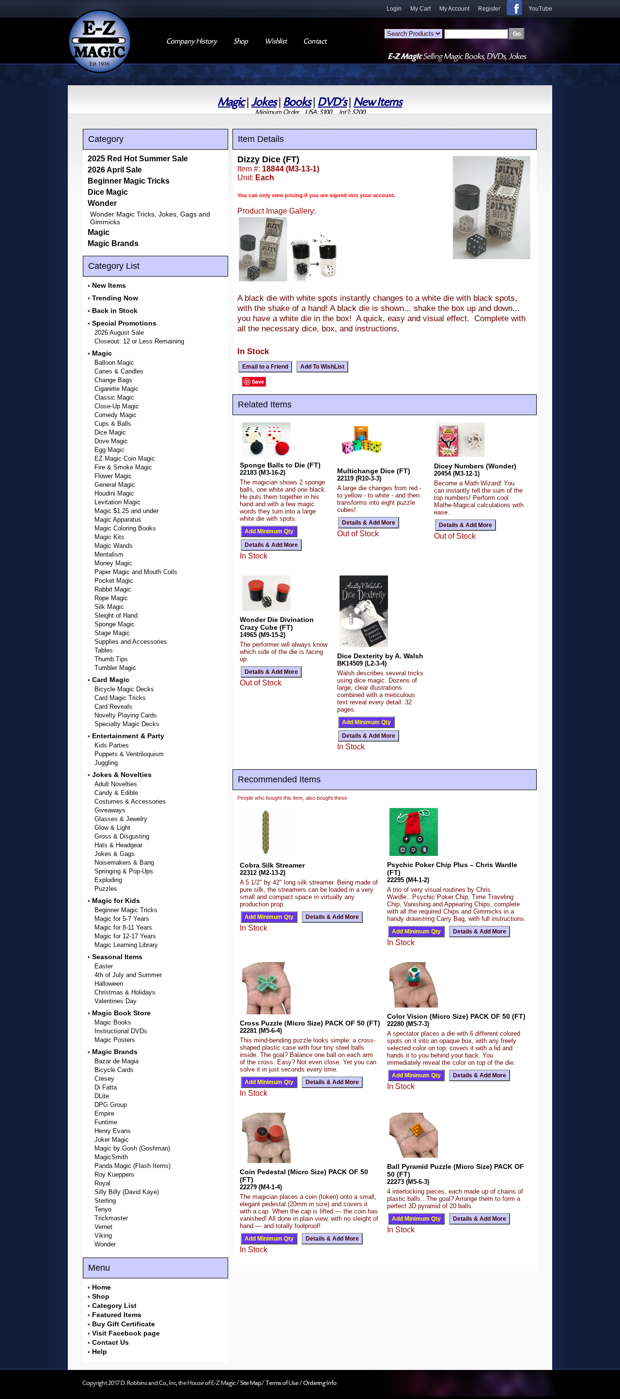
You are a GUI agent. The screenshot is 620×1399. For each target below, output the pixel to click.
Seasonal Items (117, 957)
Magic (231, 102)
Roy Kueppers (114, 1174)
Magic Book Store (121, 1013)
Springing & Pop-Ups (123, 871)
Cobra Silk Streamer (272, 865)
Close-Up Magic (116, 406)
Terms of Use (282, 1383)
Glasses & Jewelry (120, 819)
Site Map (251, 1383)
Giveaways (109, 810)
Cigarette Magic (116, 388)
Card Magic (110, 680)
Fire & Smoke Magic (123, 467)
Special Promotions (124, 323)
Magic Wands (113, 545)
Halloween (108, 983)
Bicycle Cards (114, 1069)
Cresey (104, 1078)
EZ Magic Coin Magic (124, 458)
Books (297, 102)
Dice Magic (108, 192)
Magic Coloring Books (125, 528)
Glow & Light (112, 827)
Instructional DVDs (120, 1031)
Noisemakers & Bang (124, 862)
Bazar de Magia (116, 1061)
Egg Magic (109, 449)
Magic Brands (113, 243)
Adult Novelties (115, 784)
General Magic (114, 484)
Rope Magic (111, 598)
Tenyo (102, 1209)
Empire (104, 1113)
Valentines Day (115, 1001)
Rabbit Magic (112, 589)
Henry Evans (112, 1131)
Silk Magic (109, 606)
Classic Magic (114, 397)
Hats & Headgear (118, 845)
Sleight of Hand (116, 615)
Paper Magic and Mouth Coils (135, 571)
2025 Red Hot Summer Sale (138, 159)
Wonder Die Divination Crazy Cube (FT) (277, 623)
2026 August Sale (119, 332)
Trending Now (115, 298)
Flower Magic (113, 476)
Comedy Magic (115, 415)
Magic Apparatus (117, 519)
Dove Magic (111, 441)
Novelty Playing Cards (125, 715)
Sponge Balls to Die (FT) (280, 465)
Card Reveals (113, 706)
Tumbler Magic (115, 667)
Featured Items (116, 1315)
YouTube (540, 8)
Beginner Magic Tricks (129, 181)
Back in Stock (115, 310)
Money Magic (113, 563)
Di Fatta (105, 1087)
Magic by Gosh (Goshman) (132, 1148)
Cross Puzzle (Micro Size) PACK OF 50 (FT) (310, 1023)
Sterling (105, 1200)
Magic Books (112, 1022)
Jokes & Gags (114, 853)
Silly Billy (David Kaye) (126, 1192)
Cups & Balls (112, 423)
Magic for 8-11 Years (123, 927)
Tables (103, 650)
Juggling (106, 762)
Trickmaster (111, 1218)
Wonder (102, 203)
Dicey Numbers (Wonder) (475, 466)
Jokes (264, 102)
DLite (101, 1096)
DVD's (332, 102)
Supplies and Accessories (130, 641)
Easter (103, 966)
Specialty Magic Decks (126, 724)
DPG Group (110, 1104)
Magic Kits (109, 537)
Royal (102, 1183)
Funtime (105, 1122)
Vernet (103, 1226)
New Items (378, 102)
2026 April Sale (115, 170)
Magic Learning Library (126, 944)
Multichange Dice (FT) (373, 471)
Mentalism (109, 554)
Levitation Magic (117, 502)
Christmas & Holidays (124, 992)
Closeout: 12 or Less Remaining (139, 341)
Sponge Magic (114, 624)
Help (99, 1351)
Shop (100, 1296)
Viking (103, 1235)
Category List (114, 1305)
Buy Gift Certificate (123, 1324)
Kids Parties (111, 745)
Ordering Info (320, 1383)
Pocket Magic (113, 580)
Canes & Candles (118, 371)
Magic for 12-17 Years (125, 936)
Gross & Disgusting (121, 836)
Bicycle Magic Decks (124, 689)
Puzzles (105, 888)
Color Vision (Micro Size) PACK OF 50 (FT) (456, 1016)
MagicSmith (111, 1157)
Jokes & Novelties (122, 774)
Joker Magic (111, 1139)
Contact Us (110, 1342)
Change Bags (113, 380)
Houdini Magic (114, 493)
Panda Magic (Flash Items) (132, 1165)
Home (101, 1287)
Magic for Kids (116, 900)
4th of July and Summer (128, 975)
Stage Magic (112, 633)
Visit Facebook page (126, 1333)
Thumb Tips (111, 659)
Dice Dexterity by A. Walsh (380, 656)
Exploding (108, 880)
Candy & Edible (116, 792)
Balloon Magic (114, 362)
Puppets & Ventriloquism (129, 754)
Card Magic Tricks (120, 697)
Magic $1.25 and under (126, 510)
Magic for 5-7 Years (121, 918)
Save (258, 381)
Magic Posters (114, 1039)
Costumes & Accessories (130, 801)
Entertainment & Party (128, 736)
